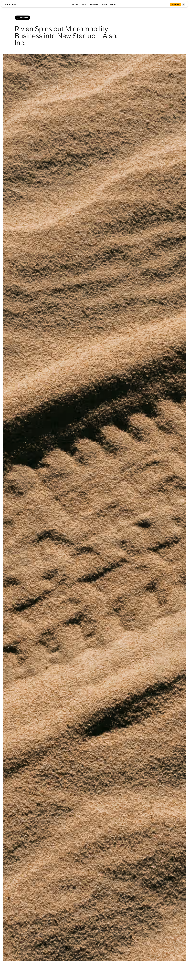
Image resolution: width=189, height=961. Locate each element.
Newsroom (24, 18)
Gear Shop (113, 4)
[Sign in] (183, 4)
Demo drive (175, 4)
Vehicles (75, 4)
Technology (94, 4)
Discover (104, 4)
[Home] (10, 4)
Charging (84, 4)
